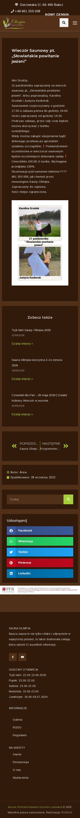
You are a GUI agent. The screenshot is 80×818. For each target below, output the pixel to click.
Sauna (17, 754)
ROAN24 (66, 812)
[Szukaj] (68, 499)
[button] (40, 530)
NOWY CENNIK (57, 14)
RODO (17, 727)
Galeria (17, 719)
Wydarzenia (20, 777)
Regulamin (20, 735)
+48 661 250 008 (27, 11)
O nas (17, 769)
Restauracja (21, 762)
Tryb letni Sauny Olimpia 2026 (31, 330)
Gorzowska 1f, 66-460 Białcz (41, 4)
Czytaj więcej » (22, 343)
